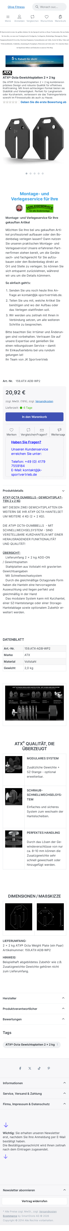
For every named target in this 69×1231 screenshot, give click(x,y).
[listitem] (34, 138)
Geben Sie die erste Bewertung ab (43, 102)
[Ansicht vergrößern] (34, 138)
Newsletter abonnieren (19, 1190)
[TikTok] (39, 1068)
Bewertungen (12, 1019)
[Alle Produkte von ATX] (7, 72)
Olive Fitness (16, 7)
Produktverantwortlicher (20, 1009)
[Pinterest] (49, 1068)
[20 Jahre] (34, 60)
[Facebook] (20, 1068)
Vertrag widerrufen (34, 1201)
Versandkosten (44, 401)
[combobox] (49, 7)
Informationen (13, 1083)
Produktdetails (13, 490)
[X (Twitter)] (30, 1068)
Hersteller (9, 998)
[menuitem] (32, 1045)
